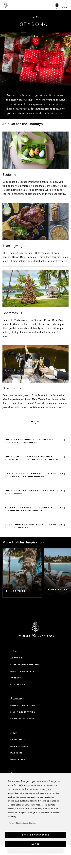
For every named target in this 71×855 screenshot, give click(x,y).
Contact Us (17, 684)
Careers (15, 678)
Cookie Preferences (35, 835)
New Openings (19, 746)
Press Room (18, 739)
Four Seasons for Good (25, 664)
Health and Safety (22, 671)
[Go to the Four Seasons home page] (5, 5)
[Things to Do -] (22, 572)
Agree (36, 844)
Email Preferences (22, 719)
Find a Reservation (22, 712)
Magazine (16, 753)
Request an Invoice (22, 705)
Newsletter (17, 759)
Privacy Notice (15, 822)
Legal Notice (29, 822)
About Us (16, 658)
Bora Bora (35, 17)
